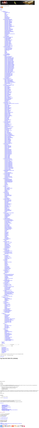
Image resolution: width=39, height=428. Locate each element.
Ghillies (6, 51)
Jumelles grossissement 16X (8, 153)
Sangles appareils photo (8, 243)
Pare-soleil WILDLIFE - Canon (9, 73)
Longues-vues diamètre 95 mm (8, 166)
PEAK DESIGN (7, 235)
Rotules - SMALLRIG (7, 95)
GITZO (6, 231)
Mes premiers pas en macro (8, 285)
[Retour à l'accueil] (17, 4)
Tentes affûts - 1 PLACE (8, 41)
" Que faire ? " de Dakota (8, 340)
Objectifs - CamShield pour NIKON (9, 62)
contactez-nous (20, 423)
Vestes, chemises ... (7, 53)
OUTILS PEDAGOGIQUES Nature (7, 280)
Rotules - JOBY (7, 93)
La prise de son (3, 296)
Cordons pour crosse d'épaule (8, 176)
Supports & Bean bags (6, 192)
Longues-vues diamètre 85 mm (8, 165)
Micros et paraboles (5, 297)
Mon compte (3, 343)
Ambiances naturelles (7, 314)
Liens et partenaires (4, 351)
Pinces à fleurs (6, 264)
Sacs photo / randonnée (7, 222)
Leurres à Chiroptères (7, 306)
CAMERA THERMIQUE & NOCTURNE (8, 170)
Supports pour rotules (7, 101)
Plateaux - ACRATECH (8, 136)
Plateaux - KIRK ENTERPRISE (9, 137)
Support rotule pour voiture (8, 195)
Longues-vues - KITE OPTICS (8, 159)
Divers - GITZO (7, 131)
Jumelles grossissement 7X (8, 149)
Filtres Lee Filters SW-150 (8, 200)
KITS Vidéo (6, 120)
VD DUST (6, 217)
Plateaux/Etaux (6, 16)
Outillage (6, 259)
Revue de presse (4, 349)
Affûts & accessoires (7, 12)
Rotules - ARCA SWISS (8, 89)
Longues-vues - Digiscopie (8, 161)
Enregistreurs (5, 301)
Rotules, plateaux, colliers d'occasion (9, 292)
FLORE (6, 332)
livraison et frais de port (15, 423)
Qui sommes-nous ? (4, 347)
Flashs (5, 186)
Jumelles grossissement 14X (8, 152)
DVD (4, 323)
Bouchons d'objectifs (7, 76)
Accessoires (6, 276)
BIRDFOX (6, 299)
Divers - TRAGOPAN (7, 132)
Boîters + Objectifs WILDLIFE (8, 80)
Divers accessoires (7, 267)
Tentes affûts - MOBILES (8, 43)
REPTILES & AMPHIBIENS (8, 331)
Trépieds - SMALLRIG (8, 110)
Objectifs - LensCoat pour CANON (9, 58)
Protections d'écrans (7, 214)
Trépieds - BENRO (7, 104)
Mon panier (3, 342)
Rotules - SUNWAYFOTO (8, 96)
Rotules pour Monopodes (8, 99)
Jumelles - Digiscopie (7, 155)
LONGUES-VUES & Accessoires (7, 158)
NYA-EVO (6, 234)
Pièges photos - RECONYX (8, 25)
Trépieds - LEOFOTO (7, 108)
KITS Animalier (7, 118)
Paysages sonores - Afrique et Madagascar (10, 318)
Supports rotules (7, 129)
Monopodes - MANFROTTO (8, 115)
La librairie (3, 313)
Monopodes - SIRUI (7, 116)
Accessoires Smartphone (6, 251)
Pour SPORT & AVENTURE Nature (9, 286)
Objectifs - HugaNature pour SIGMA (9, 66)
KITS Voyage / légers (7, 121)
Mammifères (6, 316)
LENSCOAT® (7, 232)
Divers (5, 13)
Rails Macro (6, 263)
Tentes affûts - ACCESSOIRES (9, 45)
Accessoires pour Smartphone (8, 252)
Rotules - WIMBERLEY (8, 87)
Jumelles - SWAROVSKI (8, 146)
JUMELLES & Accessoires (6, 143)
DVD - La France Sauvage (8, 325)
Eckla (5, 240)
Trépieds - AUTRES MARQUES (9, 112)
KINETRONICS (7, 216)
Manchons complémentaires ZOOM (9, 57)
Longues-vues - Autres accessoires (9, 168)
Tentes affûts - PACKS (7, 44)
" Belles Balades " (7, 336)
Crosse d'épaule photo (7, 198)
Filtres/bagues (6, 14)
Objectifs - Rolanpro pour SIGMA (9, 70)
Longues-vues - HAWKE (8, 169)
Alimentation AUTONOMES (8, 179)
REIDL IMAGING (7, 218)
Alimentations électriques (6, 178)
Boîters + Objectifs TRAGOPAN (9, 79)
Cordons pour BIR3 (7, 174)
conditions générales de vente (8, 423)
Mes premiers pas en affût (8, 284)
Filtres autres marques (7, 204)
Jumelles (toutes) (7, 148)
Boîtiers (6, 55)
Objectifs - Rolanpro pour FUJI (8, 71)
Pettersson (6, 307)
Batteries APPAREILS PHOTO (9, 181)
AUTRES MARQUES (8, 238)
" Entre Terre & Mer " (7, 337)
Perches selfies (6, 253)
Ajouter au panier (6, 397)
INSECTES (6, 330)
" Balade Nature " (7, 335)
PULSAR (6, 171)
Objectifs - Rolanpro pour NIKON (9, 69)
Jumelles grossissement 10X (8, 151)
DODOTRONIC (7, 300)
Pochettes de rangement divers (8, 228)
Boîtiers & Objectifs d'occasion (8, 291)
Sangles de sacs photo (7, 245)
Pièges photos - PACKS (8, 20)
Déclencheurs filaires (7, 32)
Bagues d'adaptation (7, 207)
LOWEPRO (6, 233)
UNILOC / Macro (7, 269)
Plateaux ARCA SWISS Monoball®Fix (9, 135)
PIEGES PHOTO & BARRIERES (7, 19)
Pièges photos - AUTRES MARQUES (9, 26)
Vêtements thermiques (7, 54)
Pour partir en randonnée (8, 287)
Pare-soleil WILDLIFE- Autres (8, 75)
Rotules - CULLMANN (8, 90)
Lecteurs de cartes (7, 258)
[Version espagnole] (2, 7)
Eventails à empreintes (7, 256)
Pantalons (6, 52)
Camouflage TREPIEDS (8, 38)
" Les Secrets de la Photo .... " (8, 339)
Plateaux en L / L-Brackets (8, 125)
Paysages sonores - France (8, 321)
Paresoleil (6, 211)
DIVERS (6, 294)
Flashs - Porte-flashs (7, 189)
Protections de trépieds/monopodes (9, 126)
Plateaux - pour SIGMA (8, 142)
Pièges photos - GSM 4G (8, 28)
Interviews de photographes (5, 348)
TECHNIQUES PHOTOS (8, 333)
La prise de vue (4, 11)
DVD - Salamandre (7, 327)
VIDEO (4, 273)
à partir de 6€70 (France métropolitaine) (5, 406)
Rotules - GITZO (7, 86)
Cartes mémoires (7, 36)
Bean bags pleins (7, 193)
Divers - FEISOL (7, 130)
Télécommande (7, 277)
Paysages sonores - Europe (8, 320)
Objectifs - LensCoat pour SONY (9, 60)
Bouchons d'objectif (7, 209)
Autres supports (7, 197)
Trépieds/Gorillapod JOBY (8, 107)
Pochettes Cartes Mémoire (8, 227)
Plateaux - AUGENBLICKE (8, 134)
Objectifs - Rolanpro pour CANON (9, 68)
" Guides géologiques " (7, 338)
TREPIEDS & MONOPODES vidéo (9, 274)
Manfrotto (6, 196)
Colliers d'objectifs (7, 124)
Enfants (6, 322)
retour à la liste (2, 356)
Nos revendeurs (4, 350)
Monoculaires (6, 144)
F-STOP (6, 230)
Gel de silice (6, 257)
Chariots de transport (5, 239)
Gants (5, 50)
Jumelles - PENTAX (7, 157)
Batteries (6, 182)
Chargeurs (6, 183)
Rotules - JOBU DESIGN (8, 92)
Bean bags (6, 261)
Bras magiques (6, 123)
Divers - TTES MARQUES (8, 133)
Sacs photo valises (7, 221)
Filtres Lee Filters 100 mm (8, 199)
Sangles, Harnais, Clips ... (6, 241)
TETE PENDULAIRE (7, 85)
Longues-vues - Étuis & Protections (9, 167)
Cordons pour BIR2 (7, 175)
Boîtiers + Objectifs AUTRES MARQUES (10, 82)
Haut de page (2, 427)
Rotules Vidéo (6, 100)
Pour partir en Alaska (7, 288)
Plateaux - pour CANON (8, 140)
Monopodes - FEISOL (7, 113)
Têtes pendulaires (7, 77)
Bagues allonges (7, 206)
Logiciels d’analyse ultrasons (6, 309)
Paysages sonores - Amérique (8, 319)
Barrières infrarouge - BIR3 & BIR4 (9, 31)
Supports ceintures (7, 194)
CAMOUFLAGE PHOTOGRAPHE (7, 46)
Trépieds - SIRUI (7, 109)
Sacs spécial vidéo (7, 279)
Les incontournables (5, 282)
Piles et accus (6, 184)
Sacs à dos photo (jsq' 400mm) (8, 219)
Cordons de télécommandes (6, 173)
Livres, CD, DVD (7, 281)
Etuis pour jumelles (7, 225)
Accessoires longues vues (8, 210)
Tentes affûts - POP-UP (8, 42)
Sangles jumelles (7, 244)
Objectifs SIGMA (7, 249)
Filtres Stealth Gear (7, 203)
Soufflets (6, 262)
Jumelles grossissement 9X (8, 150)
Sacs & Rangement (7, 18)
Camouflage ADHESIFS (8, 40)
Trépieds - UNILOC (7, 111)
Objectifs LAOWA (7, 250)
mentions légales (2, 423)
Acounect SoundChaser (8, 308)
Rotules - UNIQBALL (7, 97)
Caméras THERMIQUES (8, 172)
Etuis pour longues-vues (8, 226)
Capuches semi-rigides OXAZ (8, 48)
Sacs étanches (6, 223)
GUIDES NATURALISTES (8, 334)
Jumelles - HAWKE (7, 156)
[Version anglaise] (1, 7)
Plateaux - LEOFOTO (7, 138)
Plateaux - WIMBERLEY (8, 139)
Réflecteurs (6, 191)
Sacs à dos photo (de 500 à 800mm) (9, 220)
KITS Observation (7, 117)
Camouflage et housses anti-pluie (9, 278)
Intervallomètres (7, 34)
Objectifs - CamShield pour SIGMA (9, 63)
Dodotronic (6, 305)
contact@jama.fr (4, 416)
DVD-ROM (6, 328)
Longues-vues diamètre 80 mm (8, 164)
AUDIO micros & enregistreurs (8, 275)
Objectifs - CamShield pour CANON (9, 61)
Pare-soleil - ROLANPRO (8, 72)
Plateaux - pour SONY (7, 141)
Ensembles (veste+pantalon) (8, 49)
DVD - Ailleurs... (7, 326)
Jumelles (6, 15)
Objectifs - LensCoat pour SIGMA (9, 59)
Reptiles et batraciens (7, 317)
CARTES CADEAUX (6, 295)
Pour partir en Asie (7, 289)
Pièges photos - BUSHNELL (8, 22)
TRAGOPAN (6, 237)
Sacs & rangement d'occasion (8, 293)
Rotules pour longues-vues (8, 98)
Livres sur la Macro (7, 266)
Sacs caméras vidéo (7, 224)
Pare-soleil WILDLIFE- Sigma (8, 74)
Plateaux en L (6, 271)
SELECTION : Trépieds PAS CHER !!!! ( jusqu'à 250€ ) (12, 103)
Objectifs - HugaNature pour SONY (9, 67)
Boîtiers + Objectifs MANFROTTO (9, 81)
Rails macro (6, 127)
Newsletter (3, 352)
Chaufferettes (6, 255)
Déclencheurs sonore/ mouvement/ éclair (10, 33)
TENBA (6, 236)
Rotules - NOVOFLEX (8, 94)
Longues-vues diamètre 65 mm (8, 163)
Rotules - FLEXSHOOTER (8, 91)
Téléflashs (6, 190)
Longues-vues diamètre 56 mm (8, 162)
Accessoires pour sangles (8, 246)
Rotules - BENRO (7, 88)
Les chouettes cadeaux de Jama (4, 417)
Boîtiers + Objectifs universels (8, 56)
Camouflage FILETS (7, 39)
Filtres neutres (6, 205)
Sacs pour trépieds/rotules (8, 128)
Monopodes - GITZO (7, 114)
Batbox (6, 303)
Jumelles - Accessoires (7, 154)
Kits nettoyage (6, 213)
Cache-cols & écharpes (7, 47)
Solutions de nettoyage (7, 215)
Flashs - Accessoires (7, 187)
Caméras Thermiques (7, 304)
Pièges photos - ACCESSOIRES (9, 29)
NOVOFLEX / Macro (7, 268)
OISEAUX (6, 329)
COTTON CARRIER (7, 247)
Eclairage (6, 265)
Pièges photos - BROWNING (8, 21)
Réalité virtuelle (7, 272)
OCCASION (5, 290)
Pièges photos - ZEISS (7, 23)
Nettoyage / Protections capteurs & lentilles (8, 212)
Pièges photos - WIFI (7, 27)
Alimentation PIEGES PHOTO (8, 180)
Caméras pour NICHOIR (8, 30)
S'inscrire (1, 422)
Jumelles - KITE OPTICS (8, 145)
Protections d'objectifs (7, 17)
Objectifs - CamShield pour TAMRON (9, 64)
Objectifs (6, 260)
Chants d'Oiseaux (7, 315)
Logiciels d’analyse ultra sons (8, 310)
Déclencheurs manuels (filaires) (8, 177)
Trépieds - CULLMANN (8, 105)
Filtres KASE (6, 202)
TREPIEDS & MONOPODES (7, 102)
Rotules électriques (7, 35)
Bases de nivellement (7, 122)
